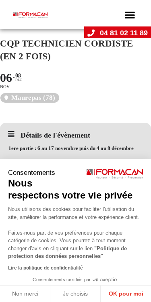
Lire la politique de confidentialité (45, 268)
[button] (130, 14)
